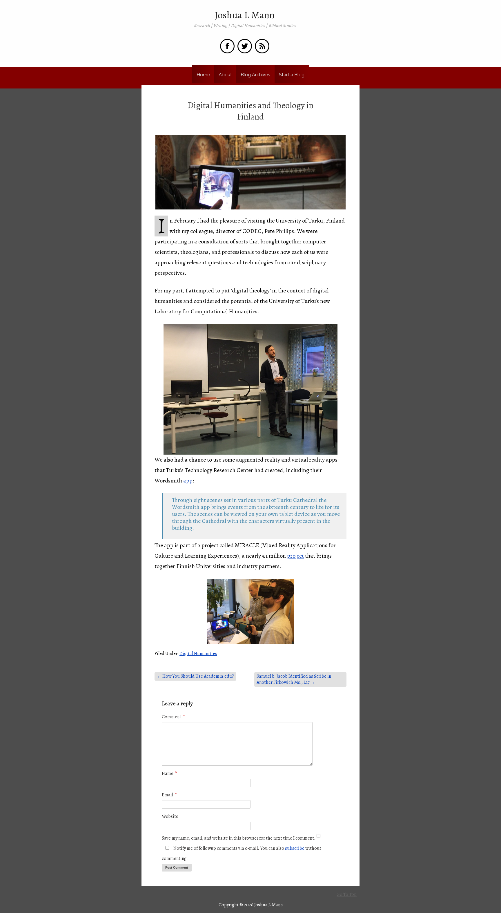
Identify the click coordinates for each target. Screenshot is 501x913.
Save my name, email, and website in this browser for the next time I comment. (238, 838)
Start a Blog (291, 74)
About (225, 74)
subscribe (294, 848)
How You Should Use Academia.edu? (195, 676)
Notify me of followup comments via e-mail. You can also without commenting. (241, 853)
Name (169, 773)
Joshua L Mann (245, 15)
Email (169, 795)
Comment (173, 717)
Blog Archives (255, 74)
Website (170, 816)
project (295, 556)
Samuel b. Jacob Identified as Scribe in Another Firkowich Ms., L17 (294, 679)
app (188, 480)
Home (203, 74)
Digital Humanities (198, 653)
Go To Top (347, 894)
